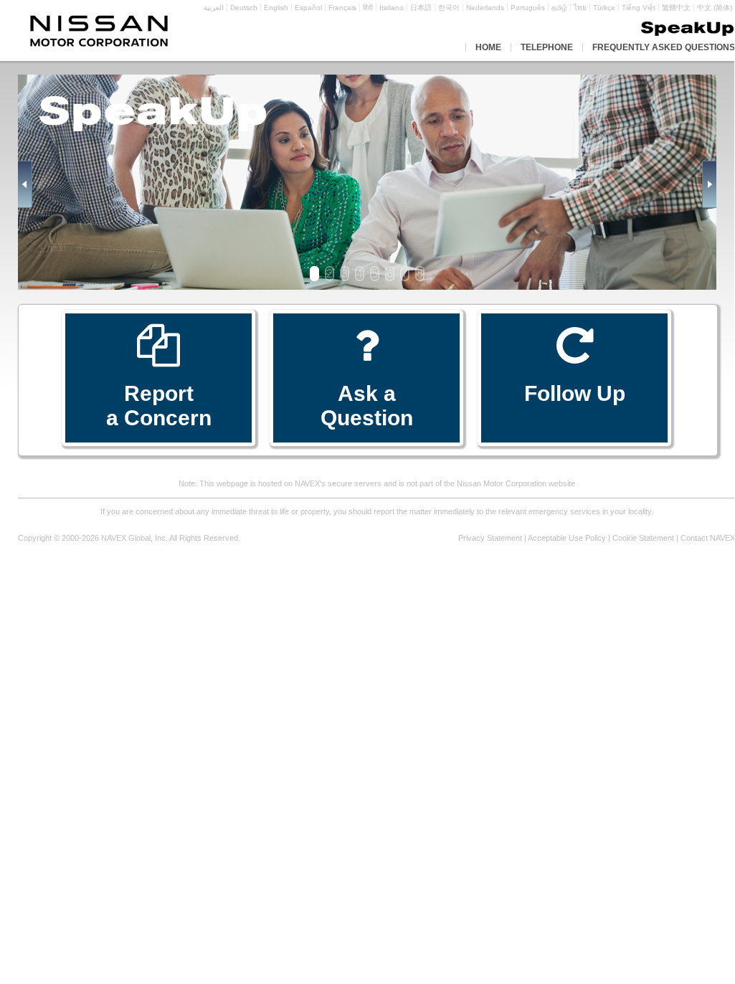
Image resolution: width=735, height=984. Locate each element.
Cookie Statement (643, 538)
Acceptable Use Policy (567, 538)
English (276, 7)
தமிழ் (559, 7)
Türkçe (604, 7)
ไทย (580, 7)
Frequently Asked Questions (663, 47)
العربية (214, 7)
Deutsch (243, 7)
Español (308, 7)
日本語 (421, 7)
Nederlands (485, 7)
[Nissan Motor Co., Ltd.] (99, 31)
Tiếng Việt (638, 7)
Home (488, 47)
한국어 (449, 7)
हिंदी (368, 7)
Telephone (547, 47)
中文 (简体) (714, 7)
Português (528, 7)
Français (342, 7)
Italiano (391, 7)
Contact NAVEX (708, 538)
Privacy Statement (490, 538)
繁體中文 (676, 7)
